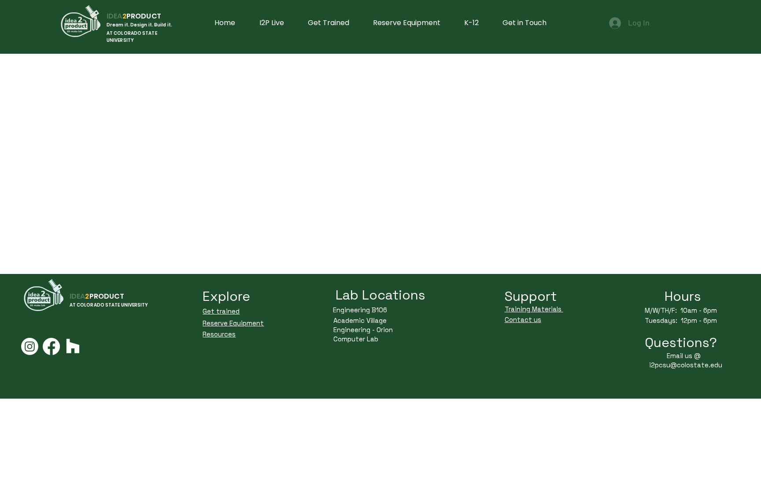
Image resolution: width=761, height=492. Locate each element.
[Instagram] (29, 346)
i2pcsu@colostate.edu (685, 365)
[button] (524, 23)
